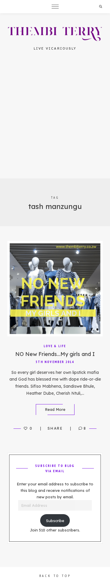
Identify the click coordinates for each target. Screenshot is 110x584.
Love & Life (55, 346)
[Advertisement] (55, 120)
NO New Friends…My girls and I (55, 354)
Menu (55, 7)
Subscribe (55, 520)
